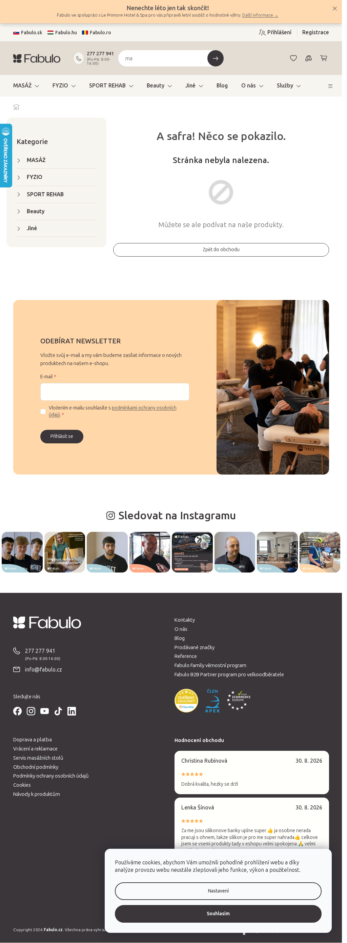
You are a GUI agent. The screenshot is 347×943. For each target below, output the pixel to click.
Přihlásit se (61, 436)
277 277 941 (100, 54)
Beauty (36, 211)
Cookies (22, 785)
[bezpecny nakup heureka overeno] (186, 701)
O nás (181, 629)
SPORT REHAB (45, 194)
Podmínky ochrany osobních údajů (51, 776)
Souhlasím (218, 914)
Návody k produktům (36, 794)
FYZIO (34, 177)
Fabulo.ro (100, 33)
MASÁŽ (36, 160)
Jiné (32, 228)
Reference (186, 656)
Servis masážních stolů (38, 758)
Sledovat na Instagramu (177, 515)
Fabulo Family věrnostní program (210, 665)
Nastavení (218, 891)
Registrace (315, 32)
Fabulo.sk (31, 33)
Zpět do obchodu (221, 250)
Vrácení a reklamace (35, 749)
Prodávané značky (195, 647)
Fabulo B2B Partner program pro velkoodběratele (229, 674)
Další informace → (260, 15)
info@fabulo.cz (43, 669)
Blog (180, 638)
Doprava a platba (32, 740)
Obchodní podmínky (35, 767)
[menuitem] (26, 86)
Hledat (215, 58)
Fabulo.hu (66, 33)
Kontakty (185, 620)
